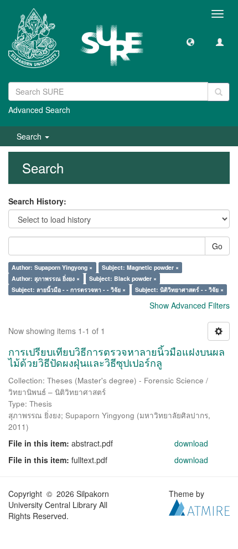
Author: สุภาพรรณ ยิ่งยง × (46, 278)
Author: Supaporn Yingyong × (52, 267)
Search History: (37, 201)
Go (217, 246)
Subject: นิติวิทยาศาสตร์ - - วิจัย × (179, 289)
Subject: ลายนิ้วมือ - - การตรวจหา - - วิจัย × (69, 289)
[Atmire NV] (199, 505)
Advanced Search (39, 109)
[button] (190, 41)
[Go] (219, 92)
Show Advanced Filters (189, 305)
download (191, 443)
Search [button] (30, 136)
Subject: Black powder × (123, 278)
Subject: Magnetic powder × (140, 267)
